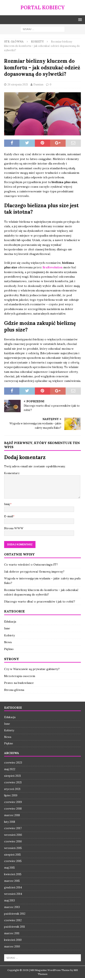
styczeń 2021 (12, 789)
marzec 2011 (11, 933)
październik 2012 (14, 913)
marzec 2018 (12, 815)
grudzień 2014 (13, 887)
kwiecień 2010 (13, 940)
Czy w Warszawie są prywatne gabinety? (32, 669)
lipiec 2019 (10, 795)
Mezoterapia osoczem (19, 676)
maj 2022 (9, 769)
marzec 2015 (12, 881)
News (8, 642)
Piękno (9, 649)
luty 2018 (9, 822)
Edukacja (10, 621)
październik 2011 (14, 926)
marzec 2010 (12, 946)
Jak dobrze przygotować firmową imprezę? (34, 571)
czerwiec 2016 (13, 841)
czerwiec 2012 (13, 920)
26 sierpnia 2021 (17, 84)
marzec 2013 (12, 907)
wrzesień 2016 (13, 835)
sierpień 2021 (12, 776)
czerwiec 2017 (13, 828)
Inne (7, 628)
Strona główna (14, 690)
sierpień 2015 (12, 854)
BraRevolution (52, 267)
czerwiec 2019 (13, 802)
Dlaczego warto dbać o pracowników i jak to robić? (39, 601)
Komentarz (12, 473)
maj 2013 (9, 900)
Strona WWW (13, 528)
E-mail (8, 516)
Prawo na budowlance (19, 683)
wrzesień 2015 (13, 848)
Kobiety (9, 635)
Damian (38, 84)
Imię (7, 504)
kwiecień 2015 (12, 874)
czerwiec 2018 (13, 808)
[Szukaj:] (42, 29)
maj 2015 (9, 867)
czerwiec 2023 (13, 762)
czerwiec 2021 (13, 782)
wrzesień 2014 (13, 894)
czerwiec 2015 (13, 861)
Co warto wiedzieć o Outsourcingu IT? (31, 564)
